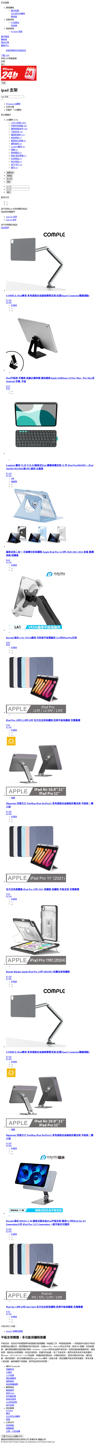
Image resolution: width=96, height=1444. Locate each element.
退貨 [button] (16, 50)
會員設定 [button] (22, 50)
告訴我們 (5, 228)
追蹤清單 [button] (10, 50)
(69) (19, 126)
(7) (16, 138)
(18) (19, 129)
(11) (18, 135)
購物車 (4, 39)
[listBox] (48, 197)
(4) (18, 141)
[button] (48, 17)
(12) (17, 132)
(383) (18, 123)
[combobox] (48, 91)
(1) (14, 150)
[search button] (2, 99)
